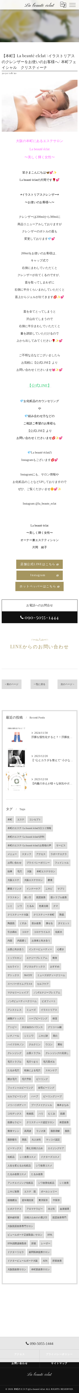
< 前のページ (11, 684)
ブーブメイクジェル (41, 1105)
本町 (10, 819)
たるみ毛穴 (13, 1070)
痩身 (54, 958)
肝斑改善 (57, 1261)
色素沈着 (43, 906)
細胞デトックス (16, 1018)
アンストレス (14, 1010)
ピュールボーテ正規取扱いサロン (25, 1235)
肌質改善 (41, 897)
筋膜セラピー (14, 1122)
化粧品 (11, 1157)
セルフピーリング (17, 1096)
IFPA (49, 1235)
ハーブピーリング (38, 1018)
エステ (20, 819)
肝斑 (33, 1243)
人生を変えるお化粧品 (19, 1165)
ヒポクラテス (14, 1209)
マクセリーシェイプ (18, 992)
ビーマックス (14, 1148)
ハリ (41, 1114)
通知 (60, 1044)
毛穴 (19, 871)
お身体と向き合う (41, 940)
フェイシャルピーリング (20, 1088)
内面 (10, 940)
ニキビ (49, 889)
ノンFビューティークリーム (22, 1001)
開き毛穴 (12, 1079)
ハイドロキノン (16, 1044)
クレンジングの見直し (57, 1053)
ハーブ (34, 1096)
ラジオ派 (41, 1131)
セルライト (13, 966)
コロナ (25, 932)
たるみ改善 (37, 1174)
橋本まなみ (63, 1105)
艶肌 (61, 915)
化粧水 (58, 932)
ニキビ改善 (13, 1191)
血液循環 (64, 1209)
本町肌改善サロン (40, 1269)
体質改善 (64, 1122)
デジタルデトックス (34, 966)
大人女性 (36, 1139)
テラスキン (13, 897)
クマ (55, 906)
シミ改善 (64, 1183)
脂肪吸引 (12, 1139)
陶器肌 (11, 923)
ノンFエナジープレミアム (46, 992)
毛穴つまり (32, 1062)
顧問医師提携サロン (39, 1252)
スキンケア (51, 1070)
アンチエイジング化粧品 (20, 1183)
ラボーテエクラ (59, 854)
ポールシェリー (49, 1191)
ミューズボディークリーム (51, 975)
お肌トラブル (33, 1053)
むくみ (51, 1114)
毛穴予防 (26, 1079)
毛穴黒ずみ (49, 1062)
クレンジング (14, 1053)
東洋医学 (43, 1200)
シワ (19, 906)
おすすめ (54, 966)
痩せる (49, 923)
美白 (55, 1036)
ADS (45, 1261)
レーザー (45, 1243)
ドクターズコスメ (50, 1157)
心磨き (60, 949)
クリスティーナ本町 (43, 915)
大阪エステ (13, 880)
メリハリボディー (17, 1105)
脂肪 (67, 1131)
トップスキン (14, 958)
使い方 (27, 897)
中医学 (56, 1200)
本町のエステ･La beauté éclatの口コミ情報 (29, 828)
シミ (10, 906)
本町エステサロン (46, 871)
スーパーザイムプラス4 (20, 984)
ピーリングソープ (52, 1096)
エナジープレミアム (37, 958)
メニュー (12, 854)
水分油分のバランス (32, 1027)
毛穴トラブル (14, 1062)
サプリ (61, 889)
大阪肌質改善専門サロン (20, 1226)
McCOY (28, 975)
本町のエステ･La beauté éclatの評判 (26, 837)
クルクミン (34, 1044)
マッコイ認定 (53, 1139)
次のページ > (67, 684)
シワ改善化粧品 (46, 1183)
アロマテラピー (35, 1209)
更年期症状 (27, 1200)
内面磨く (22, 940)
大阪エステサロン (33, 880)
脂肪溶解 (55, 1131)
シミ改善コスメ (28, 1157)
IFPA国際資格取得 (17, 1243)
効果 (10, 871)
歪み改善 (36, 923)
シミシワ (28, 1036)
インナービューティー (40, 949)
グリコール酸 (55, 1027)
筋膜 (62, 1114)
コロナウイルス (42, 932)
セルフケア (43, 984)
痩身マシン (13, 1131)
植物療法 (12, 1200)
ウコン (49, 1044)
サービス (61, 845)
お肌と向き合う (16, 949)
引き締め (12, 932)
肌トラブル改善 (59, 897)
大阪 (29, 871)
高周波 (27, 1131)
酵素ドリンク (14, 889)
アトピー (12, 1027)
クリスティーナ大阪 (18, 915)
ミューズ (31, 1010)
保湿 (54, 1018)
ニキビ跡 (43, 1036)
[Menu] (72, 4)
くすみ (23, 923)
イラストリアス (49, 1010)
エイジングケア (56, 1148)
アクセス (41, 854)
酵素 (50, 880)
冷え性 (51, 1209)
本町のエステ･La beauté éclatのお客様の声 (29, 845)
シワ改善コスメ (44, 1165)
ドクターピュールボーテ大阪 (23, 1261)
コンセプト (35, 819)
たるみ (30, 906)
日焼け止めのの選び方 (35, 1217)
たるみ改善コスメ (17, 1174)
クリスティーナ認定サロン (40, 1122)
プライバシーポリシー (38, 863)
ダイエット (64, 923)
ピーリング (42, 1079)
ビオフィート (49, 1001)
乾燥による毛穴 (32, 1070)
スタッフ (26, 854)
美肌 (24, 1139)
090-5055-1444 (42, 617)
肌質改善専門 (59, 1217)
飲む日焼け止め (35, 1148)
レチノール (13, 1036)
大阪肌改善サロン (17, 1269)
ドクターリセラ (16, 1252)
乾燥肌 (30, 1114)
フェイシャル (62, 863)
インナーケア (33, 889)
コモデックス (14, 1114)
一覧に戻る (39, 684)
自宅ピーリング (46, 1088)
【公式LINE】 (36, 430)
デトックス (13, 975)
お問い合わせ (14, 863)
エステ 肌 (30, 1191)
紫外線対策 (13, 1217)
